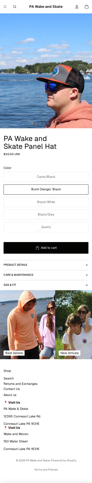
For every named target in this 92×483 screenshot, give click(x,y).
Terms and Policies (46, 469)
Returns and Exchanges (20, 384)
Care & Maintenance (18, 275)
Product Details (15, 265)
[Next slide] (83, 325)
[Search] (15, 7)
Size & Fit (10, 285)
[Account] (77, 7)
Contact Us (12, 389)
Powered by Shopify (63, 460)
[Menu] (5, 7)
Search (9, 378)
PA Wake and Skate (38, 460)
